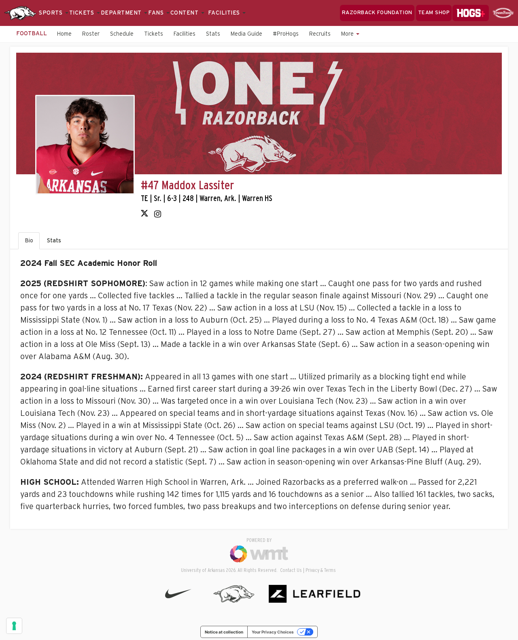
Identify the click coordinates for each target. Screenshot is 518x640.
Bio (29, 241)
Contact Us (291, 570)
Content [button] (185, 13)
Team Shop (434, 12)
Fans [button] (157, 13)
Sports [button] (51, 13)
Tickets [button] (82, 13)
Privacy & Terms (321, 570)
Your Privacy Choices (273, 631)
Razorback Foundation (377, 12)
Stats (54, 241)
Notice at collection (224, 631)
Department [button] (122, 13)
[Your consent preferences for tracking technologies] (14, 626)
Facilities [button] (225, 13)
